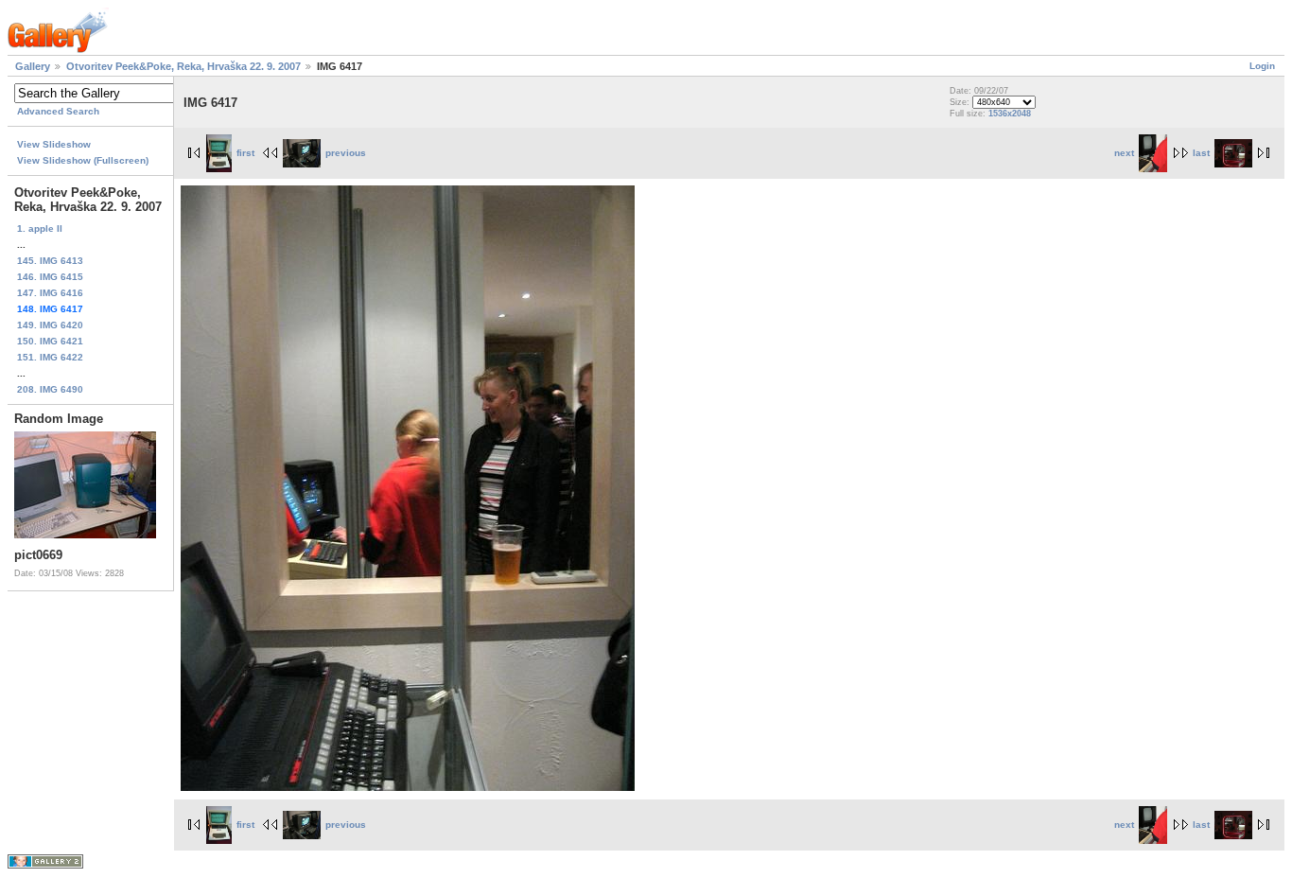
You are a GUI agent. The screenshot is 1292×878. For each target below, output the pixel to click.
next (1124, 153)
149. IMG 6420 (50, 325)
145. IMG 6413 (50, 260)
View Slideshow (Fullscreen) (82, 160)
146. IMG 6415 (50, 277)
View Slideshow (54, 144)
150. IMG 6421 (50, 341)
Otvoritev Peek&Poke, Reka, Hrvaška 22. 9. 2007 (183, 66)
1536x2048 (1009, 113)
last (1201, 153)
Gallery (32, 66)
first (245, 153)
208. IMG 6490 (50, 389)
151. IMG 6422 (50, 357)
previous (345, 153)
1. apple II (39, 228)
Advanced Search (58, 111)
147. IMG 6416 (50, 293)
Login (1262, 66)
